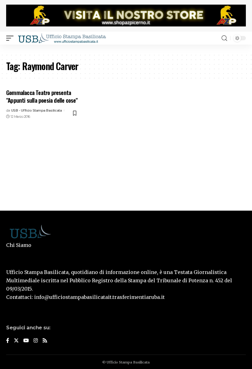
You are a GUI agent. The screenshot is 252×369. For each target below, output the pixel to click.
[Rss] (44, 340)
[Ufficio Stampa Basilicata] (62, 38)
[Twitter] (16, 340)
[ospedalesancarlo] (126, 49)
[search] (224, 38)
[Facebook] (7, 340)
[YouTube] (26, 340)
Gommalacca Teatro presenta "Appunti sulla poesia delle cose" (42, 96)
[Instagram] (35, 340)
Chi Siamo (18, 245)
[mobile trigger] (11, 38)
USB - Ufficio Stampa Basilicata (36, 110)
